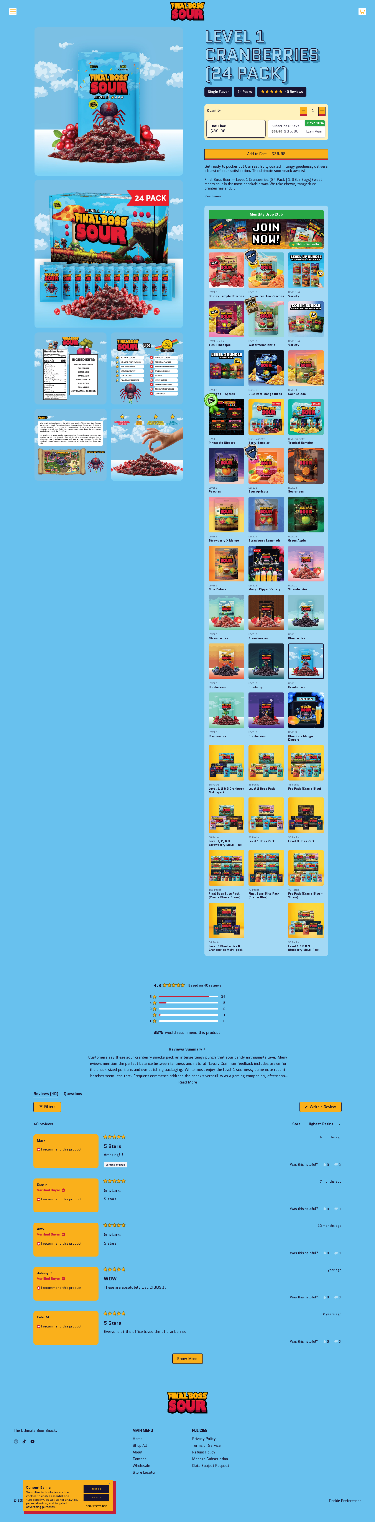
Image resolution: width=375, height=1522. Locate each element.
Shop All (140, 1445)
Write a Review (325, 1108)
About (138, 1452)
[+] (322, 111)
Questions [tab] (73, 1094)
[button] (282, 91)
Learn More (314, 131)
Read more (212, 196)
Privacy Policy (204, 1438)
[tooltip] (204, 1049)
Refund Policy (203, 1452)
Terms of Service (206, 1445)
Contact (139, 1458)
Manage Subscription (210, 1458)
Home (137, 1438)
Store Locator (144, 1472)
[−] (303, 111)
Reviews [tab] (45, 1094)
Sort (296, 1124)
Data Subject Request (210, 1465)
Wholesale (141, 1465)
